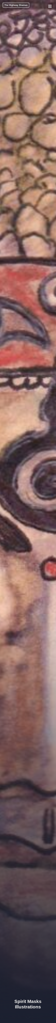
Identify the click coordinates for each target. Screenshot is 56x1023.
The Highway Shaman (16, 5)
